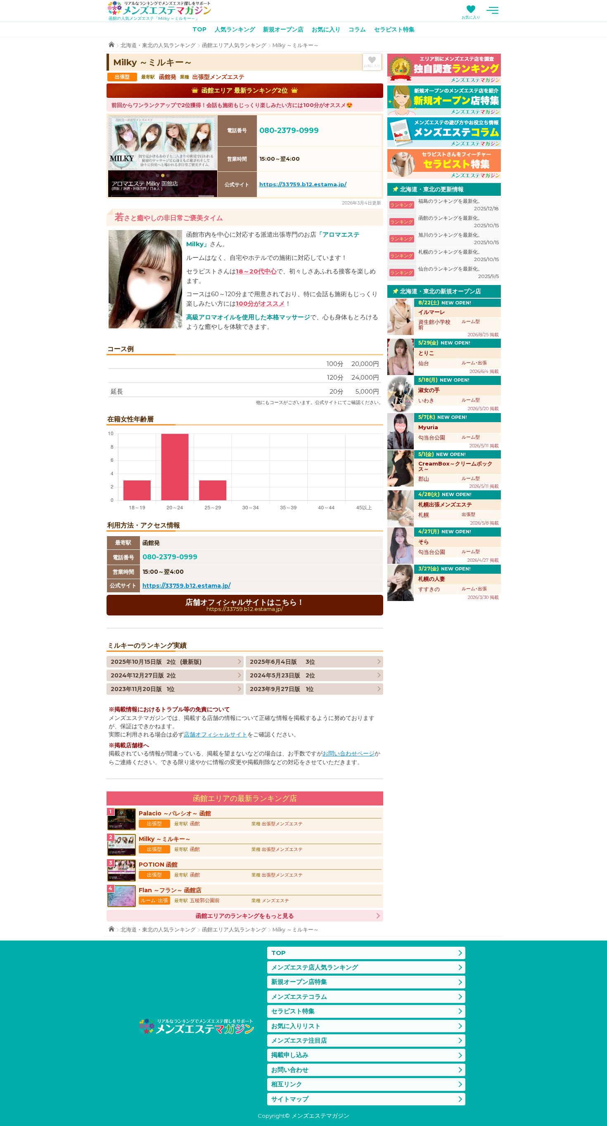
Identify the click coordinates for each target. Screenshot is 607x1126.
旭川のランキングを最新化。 (458, 238)
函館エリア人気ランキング (234, 45)
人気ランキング (235, 29)
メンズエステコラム (299, 996)
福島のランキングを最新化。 (458, 204)
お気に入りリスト (296, 1026)
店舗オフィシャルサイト (215, 734)
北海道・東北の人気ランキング (158, 45)
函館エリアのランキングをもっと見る (245, 915)
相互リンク (286, 1084)
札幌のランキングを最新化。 (458, 255)
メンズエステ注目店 (299, 1040)
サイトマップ (289, 1099)
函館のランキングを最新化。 (458, 221)
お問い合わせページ (348, 753)
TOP (199, 29)
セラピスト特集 (394, 29)
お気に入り (471, 17)
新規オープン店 (283, 29)
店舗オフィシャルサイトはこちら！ (244, 605)
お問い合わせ (289, 1070)
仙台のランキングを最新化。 (458, 272)
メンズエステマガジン (159, 8)
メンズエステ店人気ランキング (314, 967)
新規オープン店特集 (299, 982)
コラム (357, 29)
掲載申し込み (289, 1055)
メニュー (492, 10)
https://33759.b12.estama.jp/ (302, 184)
